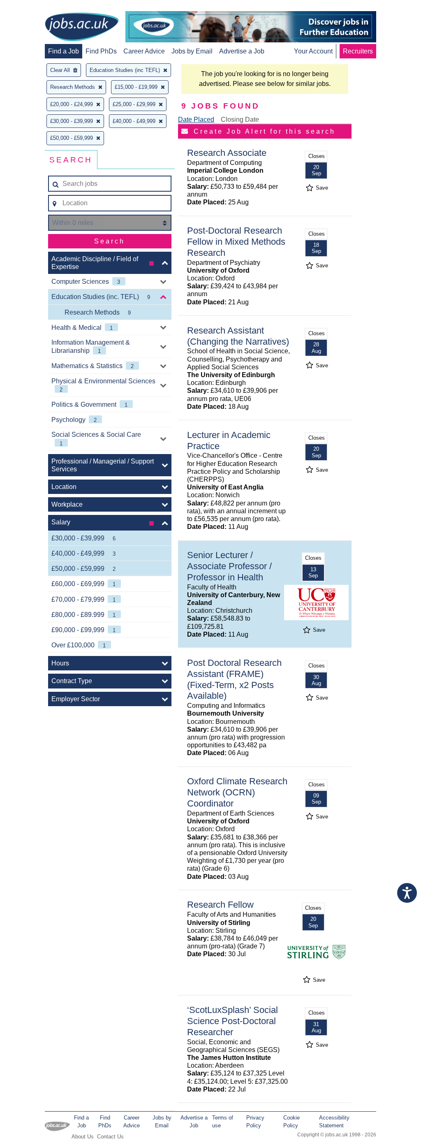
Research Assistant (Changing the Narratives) (238, 336)
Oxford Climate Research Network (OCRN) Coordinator (237, 792)
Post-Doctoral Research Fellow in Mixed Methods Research (236, 241)
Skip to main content (32, 7)
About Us (83, 1136)
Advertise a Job (241, 51)
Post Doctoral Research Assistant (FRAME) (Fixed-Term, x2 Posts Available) (234, 679)
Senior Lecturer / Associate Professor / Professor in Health (229, 566)
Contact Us (110, 1136)
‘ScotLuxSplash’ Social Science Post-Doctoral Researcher (232, 1021)
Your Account (313, 51)
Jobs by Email (192, 51)
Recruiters (358, 51)
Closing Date (240, 119)
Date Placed (196, 119)
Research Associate (226, 153)
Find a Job (63, 51)
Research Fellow (220, 904)
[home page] (82, 28)
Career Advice (144, 51)
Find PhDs (101, 51)
